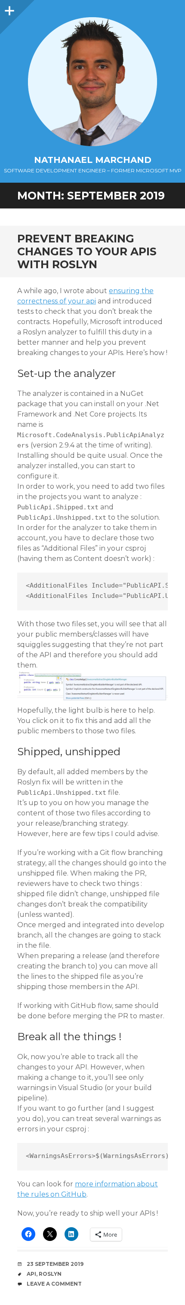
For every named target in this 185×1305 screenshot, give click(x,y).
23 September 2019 (55, 1264)
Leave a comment (54, 1283)
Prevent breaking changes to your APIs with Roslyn (87, 251)
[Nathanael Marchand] (92, 81)
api (31, 1274)
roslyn (50, 1274)
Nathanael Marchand (92, 160)
